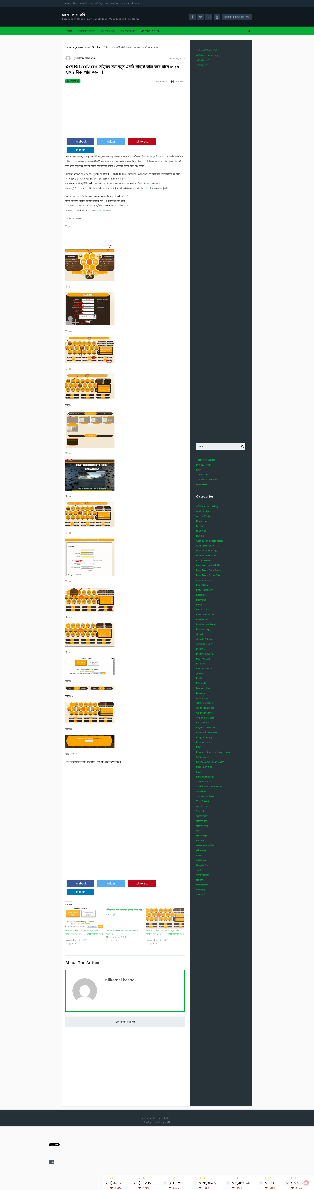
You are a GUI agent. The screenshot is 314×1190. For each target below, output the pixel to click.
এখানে (99, 210)
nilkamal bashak (86, 58)
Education (202, 584)
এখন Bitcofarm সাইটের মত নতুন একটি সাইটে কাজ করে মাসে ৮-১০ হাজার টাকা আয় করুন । (84, 934)
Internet (201, 663)
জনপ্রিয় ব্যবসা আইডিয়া (205, 845)
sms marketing (205, 776)
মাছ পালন (199, 879)
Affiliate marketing (207, 55)
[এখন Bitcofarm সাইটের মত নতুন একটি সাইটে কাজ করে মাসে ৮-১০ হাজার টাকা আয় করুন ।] (84, 918)
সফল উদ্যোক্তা (202, 884)
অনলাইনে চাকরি (202, 825)
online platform (205, 717)
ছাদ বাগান (200, 840)
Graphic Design (204, 643)
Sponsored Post (205, 796)
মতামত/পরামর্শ (201, 484)
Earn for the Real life (208, 565)
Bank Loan (202, 521)
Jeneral (74, 81)
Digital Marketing (206, 550)
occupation (202, 698)
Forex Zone (202, 609)
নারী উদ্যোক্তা (201, 850)
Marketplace (203, 688)
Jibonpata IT (163, 1122)
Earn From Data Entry (208, 570)
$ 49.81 (116, 1183)
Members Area (129, 3)
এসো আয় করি (73, 14)
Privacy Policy (203, 464)
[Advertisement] (125, 113)
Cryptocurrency (205, 545)
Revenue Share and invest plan (213, 752)
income (200, 648)
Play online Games (206, 732)
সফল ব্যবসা (200, 894)
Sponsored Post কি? (207, 479)
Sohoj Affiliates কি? (206, 50)
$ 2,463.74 (240, 1183)
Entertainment (204, 589)
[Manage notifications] (306, 1182)
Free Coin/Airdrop (206, 614)
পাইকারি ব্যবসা (201, 860)
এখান (146, 188)
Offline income (204, 702)
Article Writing (204, 516)
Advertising (202, 474)
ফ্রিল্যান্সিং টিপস (202, 865)
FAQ (198, 469)
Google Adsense (205, 639)
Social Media (203, 781)
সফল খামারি (200, 889)
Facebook (201, 594)
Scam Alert (202, 756)
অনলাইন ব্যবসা (202, 815)
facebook (81, 141)
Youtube (201, 811)
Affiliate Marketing (207, 506)
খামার (198, 830)
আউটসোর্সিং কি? (202, 60)
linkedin (81, 150)
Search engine (204, 766)
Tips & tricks (203, 801)
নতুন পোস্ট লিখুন (97, 3)
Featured (201, 599)
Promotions (203, 742)
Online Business (205, 707)
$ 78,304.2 (207, 1183)
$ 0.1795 (176, 1183)
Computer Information (209, 540)
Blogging (201, 530)
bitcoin (200, 526)
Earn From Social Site (208, 575)
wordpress (202, 806)
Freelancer (202, 619)
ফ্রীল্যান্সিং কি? (202, 65)
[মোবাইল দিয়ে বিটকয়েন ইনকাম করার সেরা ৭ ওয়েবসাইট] (124, 918)
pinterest (142, 141)
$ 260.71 (298, 1183)
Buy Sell (200, 535)
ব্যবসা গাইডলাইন (202, 874)
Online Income (204, 712)
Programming (204, 737)
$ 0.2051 (145, 1183)
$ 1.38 (270, 1183)
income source (204, 653)
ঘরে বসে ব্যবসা (201, 835)
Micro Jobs (202, 693)
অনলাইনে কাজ (201, 820)
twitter (111, 141)
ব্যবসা (198, 870)
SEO (198, 771)
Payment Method (206, 727)
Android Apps (203, 511)
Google (200, 634)
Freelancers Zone (206, 624)
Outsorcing (202, 722)
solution (201, 791)
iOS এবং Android (204, 668)
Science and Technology (210, 761)
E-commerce (203, 560)
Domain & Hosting (206, 555)
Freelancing (202, 629)
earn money (203, 580)
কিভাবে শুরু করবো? (80, 3)
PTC (198, 747)
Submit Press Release (237, 17)
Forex (199, 604)
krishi (199, 678)
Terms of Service (205, 459)
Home (67, 3)
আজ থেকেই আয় (112, 3)
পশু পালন (199, 855)
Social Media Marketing (209, 786)
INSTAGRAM (203, 658)
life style (201, 683)
